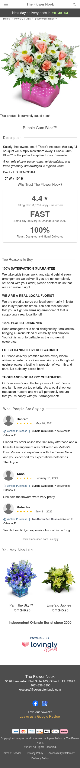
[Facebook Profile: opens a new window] (35, 703)
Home (6, 18)
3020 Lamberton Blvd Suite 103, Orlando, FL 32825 (40, 681)
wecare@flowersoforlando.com (40, 689)
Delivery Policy (40, 758)
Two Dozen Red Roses (45, 519)
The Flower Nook (40, 4)
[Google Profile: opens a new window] (45, 703)
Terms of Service (12, 753)
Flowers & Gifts (22, 18)
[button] (71, 758)
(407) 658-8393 (40, 685)
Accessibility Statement (61, 753)
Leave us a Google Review (40, 716)
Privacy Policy (35, 753)
